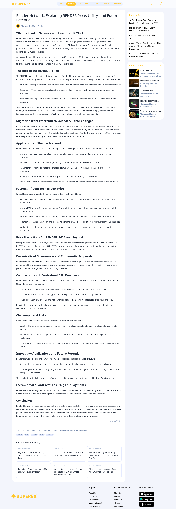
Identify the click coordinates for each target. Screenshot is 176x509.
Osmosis (50, 435)
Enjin (26, 435)
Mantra (34, 435)
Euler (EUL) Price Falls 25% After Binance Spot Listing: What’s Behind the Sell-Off (68, 472)
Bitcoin (117, 496)
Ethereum (118, 499)
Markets (24, 26)
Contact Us (93, 496)
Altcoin (117, 503)
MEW (42, 435)
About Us (92, 493)
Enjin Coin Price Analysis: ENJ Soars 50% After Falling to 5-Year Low (32, 455)
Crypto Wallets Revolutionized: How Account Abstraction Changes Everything (145, 46)
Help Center (94, 499)
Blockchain (118, 506)
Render (19, 435)
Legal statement (95, 503)
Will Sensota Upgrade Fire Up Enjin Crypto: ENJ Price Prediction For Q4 (104, 455)
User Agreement (95, 506)
